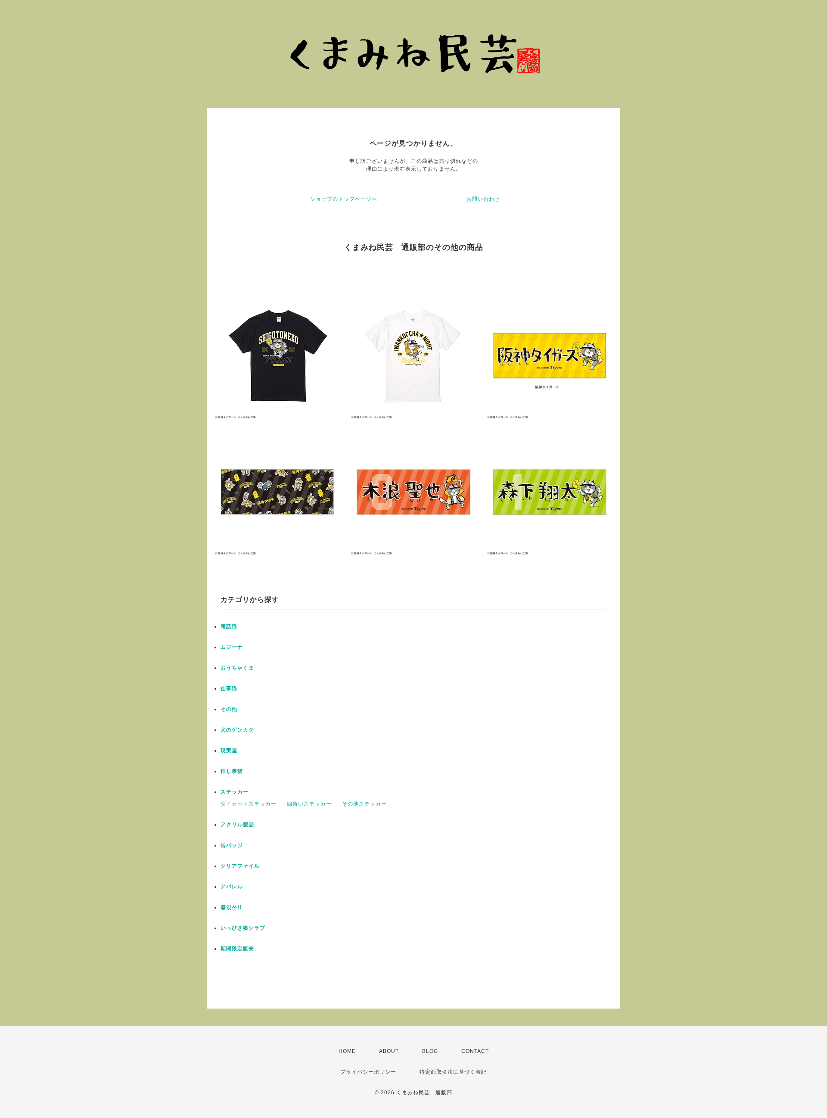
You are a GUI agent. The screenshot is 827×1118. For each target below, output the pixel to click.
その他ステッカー (364, 804)
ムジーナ (232, 647)
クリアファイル (240, 866)
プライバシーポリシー (368, 1072)
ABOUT (389, 1051)
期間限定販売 (237, 949)
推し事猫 (232, 771)
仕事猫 (229, 688)
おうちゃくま (237, 668)
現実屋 (229, 750)
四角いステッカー (309, 804)
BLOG (430, 1051)
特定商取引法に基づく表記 (453, 1072)
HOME (347, 1051)
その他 (229, 709)
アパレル (232, 887)
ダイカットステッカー (249, 804)
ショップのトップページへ (343, 199)
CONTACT (475, 1051)
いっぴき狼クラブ (243, 928)
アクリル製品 (237, 825)
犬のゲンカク (237, 730)
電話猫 (229, 626)
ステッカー (235, 792)
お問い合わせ (483, 199)
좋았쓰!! (231, 907)
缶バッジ (232, 845)
